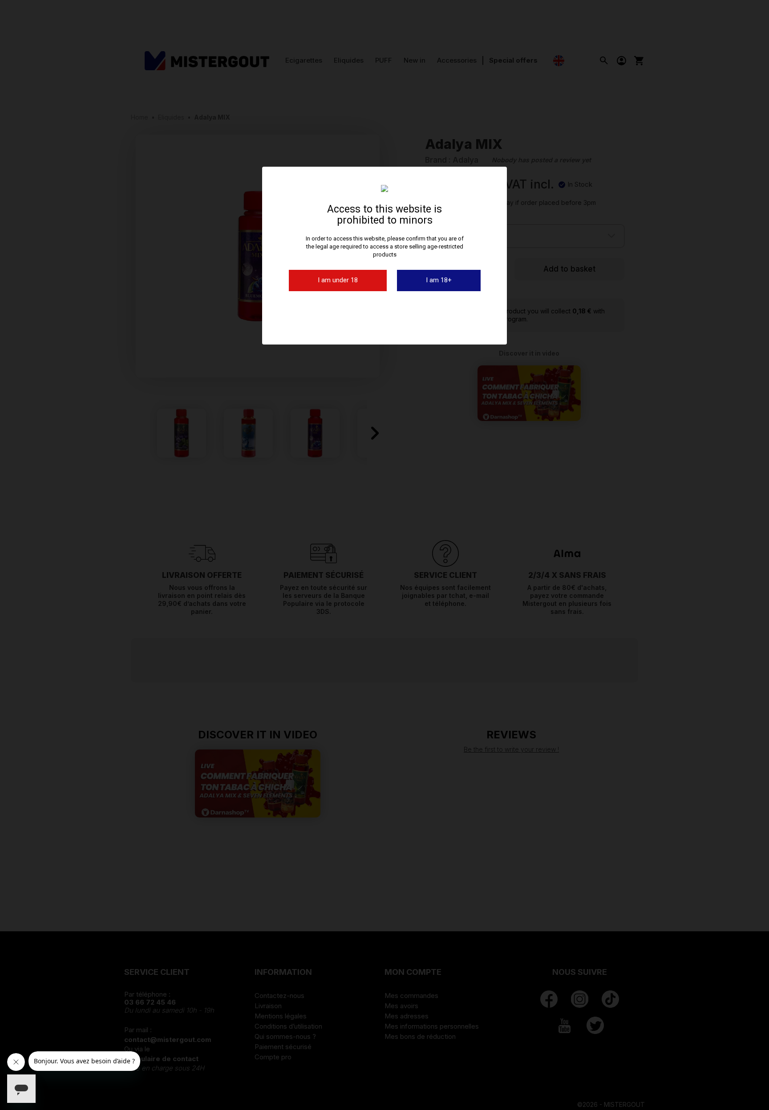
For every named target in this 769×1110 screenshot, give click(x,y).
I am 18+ (439, 280)
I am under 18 (338, 280)
